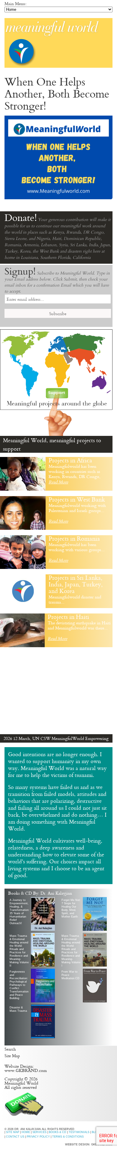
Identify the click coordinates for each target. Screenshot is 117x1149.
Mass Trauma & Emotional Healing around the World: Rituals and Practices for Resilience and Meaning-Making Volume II (19, 950)
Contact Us (15, 1136)
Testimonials (79, 1132)
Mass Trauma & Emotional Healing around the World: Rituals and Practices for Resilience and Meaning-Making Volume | (71, 950)
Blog (95, 1132)
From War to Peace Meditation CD (71, 975)
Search (10, 1049)
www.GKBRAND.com (25, 1070)
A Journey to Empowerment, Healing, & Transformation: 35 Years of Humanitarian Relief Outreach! (19, 912)
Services (39, 1132)
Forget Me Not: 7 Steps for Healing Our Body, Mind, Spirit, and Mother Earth (71, 908)
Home (26, 1132)
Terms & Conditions (68, 1136)
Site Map (12, 1055)
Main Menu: (15, 4)
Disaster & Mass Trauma (18, 1009)
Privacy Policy (38, 1136)
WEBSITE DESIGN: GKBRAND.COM (88, 1144)
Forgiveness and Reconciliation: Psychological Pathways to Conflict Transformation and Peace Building (19, 985)
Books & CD (57, 1132)
